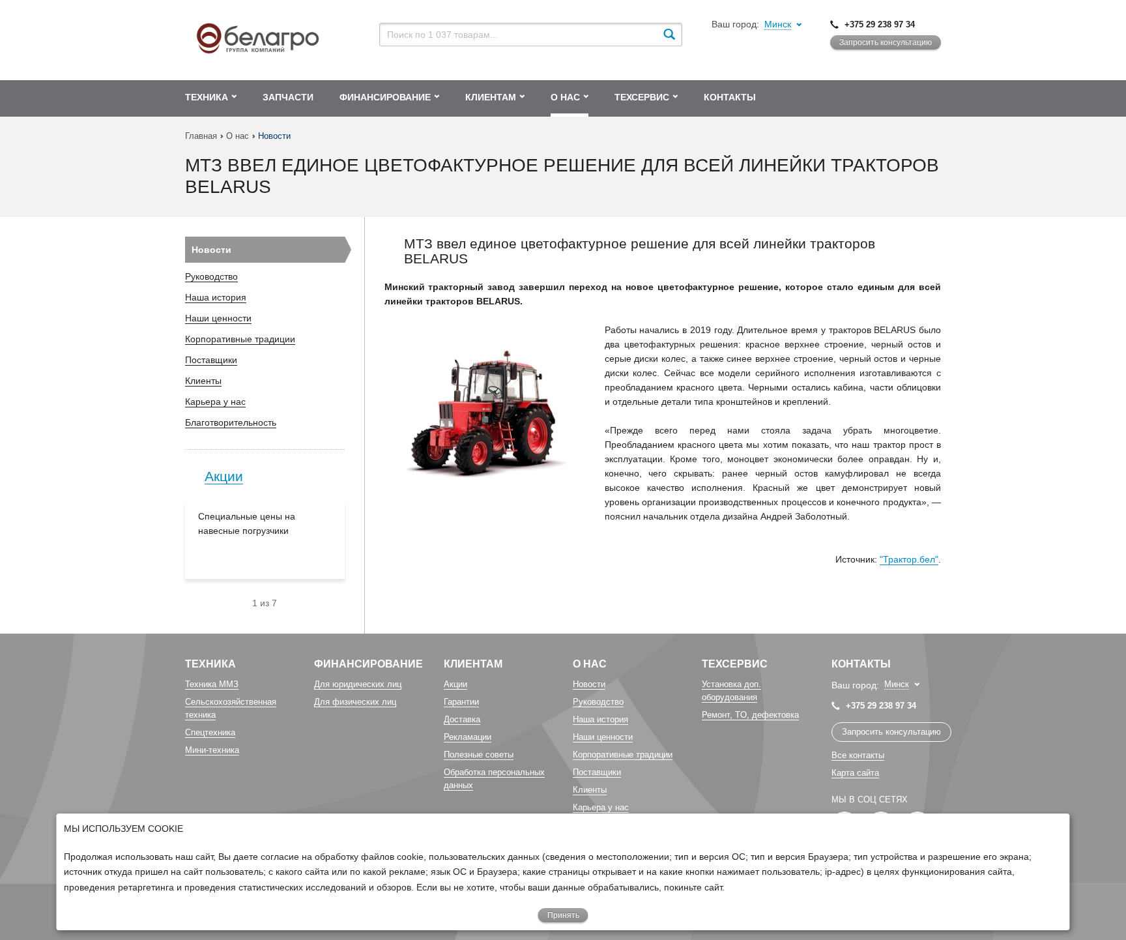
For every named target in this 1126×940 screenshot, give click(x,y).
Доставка (462, 719)
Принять (563, 915)
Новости (211, 249)
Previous (247, 603)
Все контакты (857, 755)
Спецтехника (210, 732)
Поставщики (211, 360)
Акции (224, 476)
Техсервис (735, 663)
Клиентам (473, 663)
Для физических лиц (355, 702)
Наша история (215, 297)
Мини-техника (212, 750)
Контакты (861, 663)
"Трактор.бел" (909, 559)
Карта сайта (855, 773)
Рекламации (467, 737)
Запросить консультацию (885, 42)
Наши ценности (218, 318)
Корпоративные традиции (240, 339)
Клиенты (203, 380)
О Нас (590, 663)
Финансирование (368, 663)
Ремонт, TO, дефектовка (750, 715)
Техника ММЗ (211, 684)
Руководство (211, 276)
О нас (237, 136)
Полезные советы (478, 754)
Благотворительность (230, 422)
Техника (210, 663)
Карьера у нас (215, 401)
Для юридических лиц (357, 684)
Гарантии (461, 702)
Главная (201, 136)
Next (274, 603)
